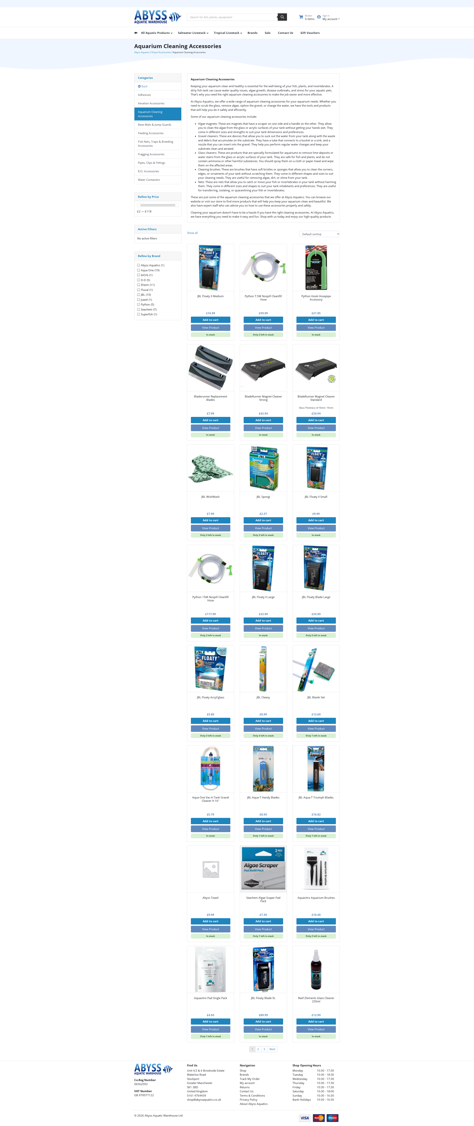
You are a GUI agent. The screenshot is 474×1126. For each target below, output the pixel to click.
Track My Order (250, 1079)
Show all (192, 233)
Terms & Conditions (252, 1095)
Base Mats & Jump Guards (154, 124)
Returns (245, 1087)
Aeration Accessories (151, 103)
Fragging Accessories (151, 154)
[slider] (139, 205)
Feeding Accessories (150, 133)
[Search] (282, 17)
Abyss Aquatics (142, 52)
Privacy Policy (248, 1099)
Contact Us (246, 1091)
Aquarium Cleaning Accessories (150, 114)
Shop (154, 52)
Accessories (165, 52)
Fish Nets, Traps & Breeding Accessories (155, 144)
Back (144, 86)
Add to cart (210, 320)
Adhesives (144, 95)
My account (247, 1083)
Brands (244, 1074)
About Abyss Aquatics (254, 1104)
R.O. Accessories (148, 171)
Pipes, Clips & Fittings (151, 163)
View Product (210, 327)
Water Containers (149, 180)
